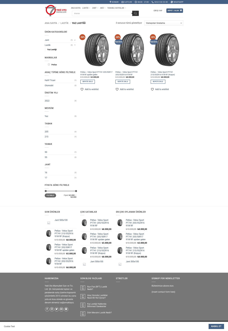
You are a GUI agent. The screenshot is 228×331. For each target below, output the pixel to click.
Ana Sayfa (75, 8)
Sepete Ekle (87, 81)
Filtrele (50, 195)
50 (46, 152)
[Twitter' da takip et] (56, 309)
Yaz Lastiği (52, 49)
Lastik (85, 8)
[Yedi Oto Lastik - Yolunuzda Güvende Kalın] (56, 10)
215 (46, 136)
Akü (102, 8)
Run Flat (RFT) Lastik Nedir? (97, 287)
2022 (47, 101)
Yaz (46, 116)
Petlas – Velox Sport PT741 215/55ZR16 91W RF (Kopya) (163, 73)
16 (46, 172)
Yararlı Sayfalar (115, 8)
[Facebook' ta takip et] (47, 309)
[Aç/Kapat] (74, 40)
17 (46, 177)
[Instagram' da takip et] (52, 309)
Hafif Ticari (50, 80)
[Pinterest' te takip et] (66, 309)
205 (46, 131)
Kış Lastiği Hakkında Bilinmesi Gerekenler (96, 305)
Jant (94, 8)
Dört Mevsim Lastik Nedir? (99, 312)
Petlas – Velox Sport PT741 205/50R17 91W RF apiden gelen (96, 73)
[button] (158, 10)
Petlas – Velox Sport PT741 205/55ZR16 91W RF (126, 73)
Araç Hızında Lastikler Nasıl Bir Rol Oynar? (97, 296)
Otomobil (49, 85)
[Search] (135, 13)
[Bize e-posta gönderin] (61, 309)
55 (46, 157)
